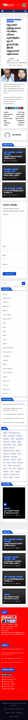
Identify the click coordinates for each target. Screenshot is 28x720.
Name (5, 246)
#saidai (18, 450)
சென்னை (17, 477)
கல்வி (4, 323)
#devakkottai (11, 436)
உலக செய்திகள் (7, 314)
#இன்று (13, 462)
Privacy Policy (19, 712)
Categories (7, 712)
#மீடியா (12, 471)
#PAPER (20, 444)
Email (5, 255)
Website (5, 264)
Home (5, 709)
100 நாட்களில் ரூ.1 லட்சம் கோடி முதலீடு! (13, 422)
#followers (19, 436)
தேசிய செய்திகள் (7, 352)
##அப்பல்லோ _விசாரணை (16, 65)
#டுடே (14, 468)
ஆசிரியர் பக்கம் (7, 298)
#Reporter (11, 447)
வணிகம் (5, 376)
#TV (4, 462)
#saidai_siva (6, 453)
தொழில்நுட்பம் (6, 356)
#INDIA (12, 438)
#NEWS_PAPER (7, 444)
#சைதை (5, 468)
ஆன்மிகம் (5, 302)
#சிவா (4, 465)
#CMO (5, 436)
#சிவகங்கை (20, 462)
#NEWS (19, 441)
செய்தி (4, 339)
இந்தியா (11, 477)
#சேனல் (10, 465)
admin (12, 58)
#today (19, 459)
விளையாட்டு (6, 381)
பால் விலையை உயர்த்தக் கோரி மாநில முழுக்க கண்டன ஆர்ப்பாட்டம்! (12, 175)
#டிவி (10, 468)
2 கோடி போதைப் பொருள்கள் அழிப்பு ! (16, 709)
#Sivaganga (6, 456)
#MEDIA (13, 441)
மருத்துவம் (5, 360)
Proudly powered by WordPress (9, 703)
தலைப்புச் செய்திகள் (10, 19)
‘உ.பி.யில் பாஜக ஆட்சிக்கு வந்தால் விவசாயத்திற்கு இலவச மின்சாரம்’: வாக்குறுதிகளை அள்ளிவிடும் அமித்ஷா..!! (20, 118)
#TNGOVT (13, 459)
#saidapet (13, 453)
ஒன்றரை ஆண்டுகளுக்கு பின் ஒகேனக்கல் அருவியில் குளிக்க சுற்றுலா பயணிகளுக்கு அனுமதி (8, 118)
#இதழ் (8, 462)
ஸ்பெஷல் (5, 393)
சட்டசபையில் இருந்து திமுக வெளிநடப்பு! (14, 191)
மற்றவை (5, 364)
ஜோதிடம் (5, 343)
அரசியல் (5, 152)
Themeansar (14, 705)
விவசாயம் (13, 171)
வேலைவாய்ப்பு (6, 389)
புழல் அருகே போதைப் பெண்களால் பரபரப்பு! (14, 418)
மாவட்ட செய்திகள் (10, 21)
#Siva (19, 453)
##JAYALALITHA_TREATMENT (18, 62)
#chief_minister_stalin (14, 433)
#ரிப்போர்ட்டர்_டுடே (15, 474)
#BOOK (5, 433)
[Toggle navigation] (13, 11)
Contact (13, 712)
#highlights (6, 438)
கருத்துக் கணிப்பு (7, 318)
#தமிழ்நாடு (20, 468)
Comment (6, 214)
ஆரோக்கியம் (6, 306)
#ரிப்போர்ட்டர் (6, 474)
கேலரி (4, 331)
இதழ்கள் (5, 310)
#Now (14, 444)
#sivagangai (14, 456)
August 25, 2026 (7, 515)
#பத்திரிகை (6, 471)
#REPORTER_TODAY (8, 450)
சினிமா (5, 335)
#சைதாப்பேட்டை (17, 465)
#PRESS (5, 447)
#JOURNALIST (19, 438)
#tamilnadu (6, 459)
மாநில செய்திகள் (18, 19)
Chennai (5, 477)
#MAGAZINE (6, 441)
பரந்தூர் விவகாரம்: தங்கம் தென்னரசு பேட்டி (13, 157)
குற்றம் (4, 327)
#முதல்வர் (17, 471)
